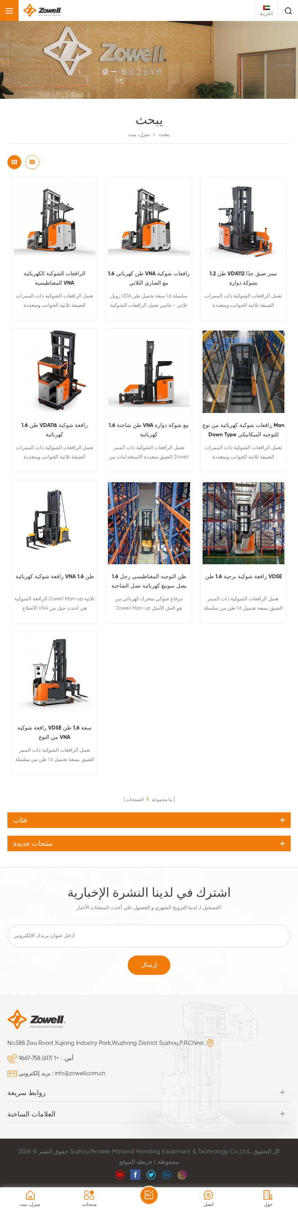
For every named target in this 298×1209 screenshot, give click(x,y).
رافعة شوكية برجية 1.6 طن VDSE (243, 576)
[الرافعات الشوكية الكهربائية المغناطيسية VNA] (54, 220)
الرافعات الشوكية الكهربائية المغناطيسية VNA (54, 278)
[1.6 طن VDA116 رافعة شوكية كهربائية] (54, 372)
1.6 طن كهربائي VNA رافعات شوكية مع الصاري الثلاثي (149, 278)
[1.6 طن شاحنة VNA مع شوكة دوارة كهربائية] (149, 372)
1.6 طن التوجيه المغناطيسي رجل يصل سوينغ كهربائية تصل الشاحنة (149, 581)
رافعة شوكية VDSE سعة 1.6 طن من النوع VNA (54, 732)
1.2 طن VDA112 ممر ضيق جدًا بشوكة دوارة (243, 278)
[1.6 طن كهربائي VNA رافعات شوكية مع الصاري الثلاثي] (149, 220)
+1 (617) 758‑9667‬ (39, 1058)
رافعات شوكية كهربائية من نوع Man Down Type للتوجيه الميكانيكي (243, 430)
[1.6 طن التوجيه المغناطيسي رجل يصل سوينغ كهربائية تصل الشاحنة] (149, 523)
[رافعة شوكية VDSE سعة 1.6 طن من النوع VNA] (54, 674)
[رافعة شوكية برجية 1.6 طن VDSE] (243, 523)
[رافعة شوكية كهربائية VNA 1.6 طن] (54, 523)
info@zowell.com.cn (80, 1073)
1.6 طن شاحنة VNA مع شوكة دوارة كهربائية (149, 430)
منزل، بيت (139, 134)
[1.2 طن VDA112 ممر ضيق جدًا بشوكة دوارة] (243, 220)
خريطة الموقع (135, 1162)
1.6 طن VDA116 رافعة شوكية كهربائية (54, 430)
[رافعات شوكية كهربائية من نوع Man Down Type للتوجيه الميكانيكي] (243, 372)
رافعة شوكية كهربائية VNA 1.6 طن (55, 576)
